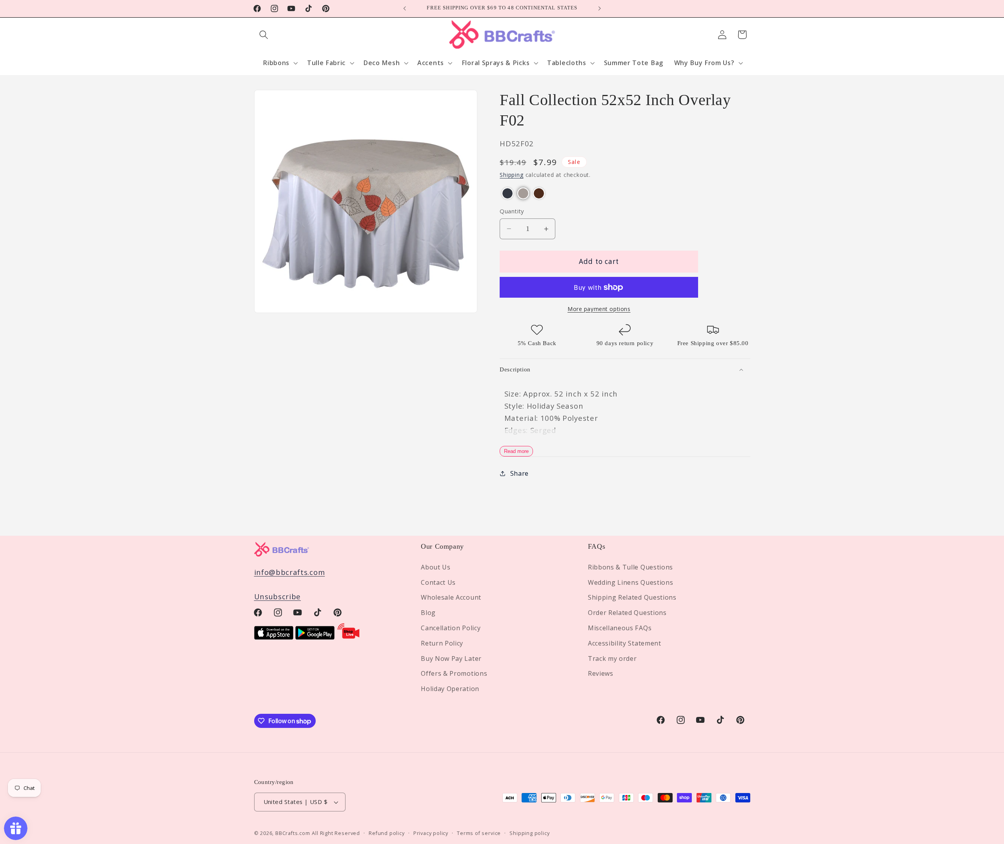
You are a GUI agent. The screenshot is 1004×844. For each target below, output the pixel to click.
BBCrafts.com (292, 833)
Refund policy (386, 833)
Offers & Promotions (454, 673)
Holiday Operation (450, 688)
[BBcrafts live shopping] (348, 637)
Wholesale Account (451, 597)
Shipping (511, 175)
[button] (264, 35)
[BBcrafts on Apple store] (273, 637)
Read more (516, 451)
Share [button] (519, 473)
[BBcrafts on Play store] (315, 637)
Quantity (512, 211)
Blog (428, 612)
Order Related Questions (627, 612)
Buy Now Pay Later (451, 658)
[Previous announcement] (404, 8)
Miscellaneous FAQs (619, 627)
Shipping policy (529, 833)
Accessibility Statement (624, 642)
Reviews (600, 673)
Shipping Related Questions (632, 597)
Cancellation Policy (450, 627)
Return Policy (442, 642)
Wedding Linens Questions (630, 582)
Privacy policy (430, 833)
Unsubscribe (277, 596)
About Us (436, 566)
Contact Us (438, 582)
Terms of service (479, 833)
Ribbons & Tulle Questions (630, 566)
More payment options (599, 309)
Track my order (612, 658)
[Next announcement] (599, 8)
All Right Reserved (336, 833)
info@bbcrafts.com (289, 572)
